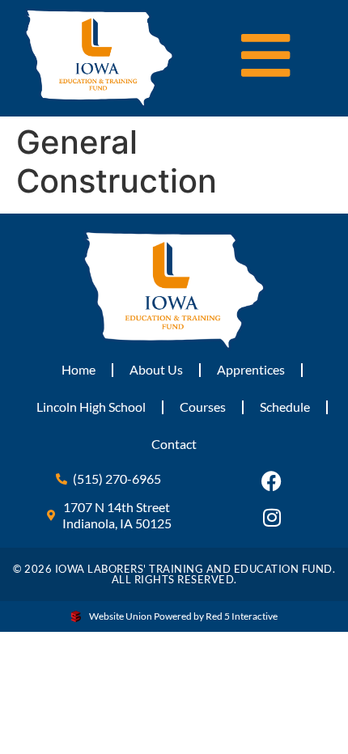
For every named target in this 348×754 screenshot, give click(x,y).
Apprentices (251, 369)
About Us (156, 369)
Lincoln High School (91, 406)
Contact (174, 443)
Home (78, 369)
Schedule (285, 406)
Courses (203, 406)
